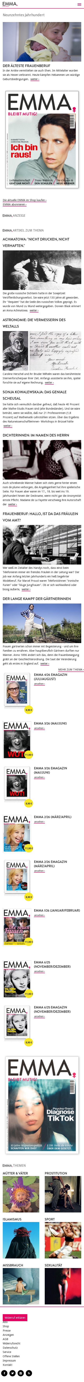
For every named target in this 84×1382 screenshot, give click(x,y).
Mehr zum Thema (70, 669)
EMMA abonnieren (14, 204)
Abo (5, 1322)
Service (7, 1352)
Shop (6, 1326)
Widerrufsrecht (11, 1343)
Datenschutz (10, 1347)
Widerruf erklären (15, 1317)
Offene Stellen (11, 1356)
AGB (5, 1339)
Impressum (9, 1360)
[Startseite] (42, 4)
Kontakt (7, 1364)
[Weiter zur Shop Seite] (42, 139)
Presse (7, 1330)
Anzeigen (8, 1334)
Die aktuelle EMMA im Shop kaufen (24, 200)
